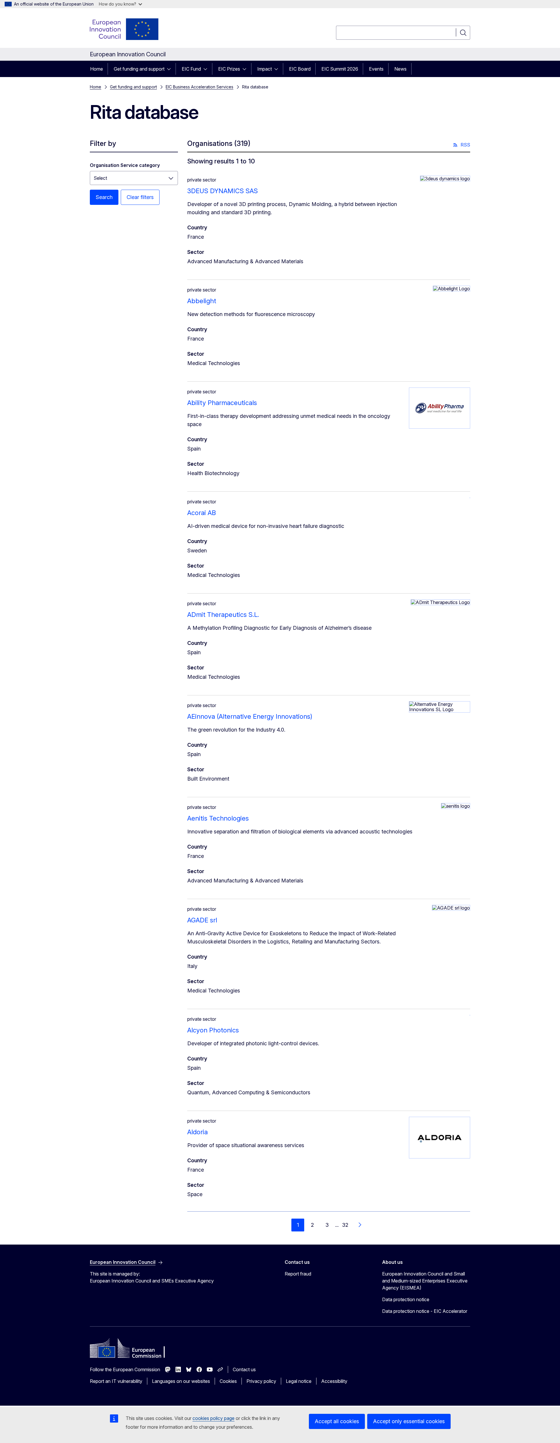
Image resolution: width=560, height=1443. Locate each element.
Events (376, 69)
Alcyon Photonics (213, 1030)
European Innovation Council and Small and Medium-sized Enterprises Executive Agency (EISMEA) (425, 1281)
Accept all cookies (337, 1421)
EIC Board (300, 69)
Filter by (103, 143)
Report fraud (298, 1274)
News (400, 69)
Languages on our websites (181, 1381)
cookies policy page (213, 1418)
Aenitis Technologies (218, 818)
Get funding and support (139, 69)
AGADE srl (202, 920)
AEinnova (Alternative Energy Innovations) (249, 716)
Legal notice (299, 1381)
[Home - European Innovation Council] (124, 29)
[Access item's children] (171, 69)
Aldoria (197, 1132)
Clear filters (140, 197)
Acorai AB (201, 513)
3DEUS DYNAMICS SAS (222, 191)
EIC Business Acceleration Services (199, 86)
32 (345, 1225)
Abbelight (201, 301)
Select (100, 178)
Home (96, 69)
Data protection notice (405, 1299)
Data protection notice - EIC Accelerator (424, 1311)
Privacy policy (261, 1381)
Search (104, 197)
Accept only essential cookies (409, 1421)
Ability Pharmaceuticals (222, 402)
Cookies (228, 1381)
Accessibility (334, 1381)
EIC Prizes (229, 69)
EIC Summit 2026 (339, 69)
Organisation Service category (125, 165)
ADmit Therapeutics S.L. (223, 614)
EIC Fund (191, 69)
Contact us (244, 1369)
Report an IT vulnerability (116, 1381)
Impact (264, 69)
